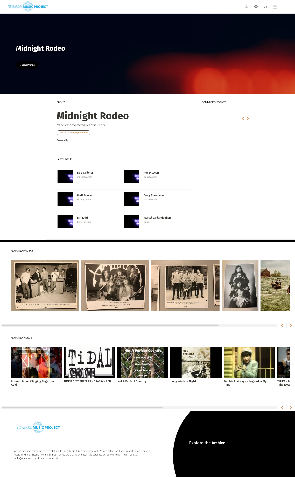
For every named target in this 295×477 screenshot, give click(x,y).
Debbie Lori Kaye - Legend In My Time (245, 382)
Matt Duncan (85, 195)
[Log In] (245, 6)
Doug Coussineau (154, 195)
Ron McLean (151, 172)
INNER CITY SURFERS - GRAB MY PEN (87, 381)
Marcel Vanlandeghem (158, 217)
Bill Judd (82, 217)
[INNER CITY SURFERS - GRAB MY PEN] (89, 362)
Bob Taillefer (85, 172)
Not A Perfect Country (131, 381)
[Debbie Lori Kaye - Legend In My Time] (249, 362)
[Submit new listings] (254, 6)
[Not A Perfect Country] (142, 362)
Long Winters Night (183, 381)
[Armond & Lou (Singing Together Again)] (36, 362)
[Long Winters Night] (196, 362)
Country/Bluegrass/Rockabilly (73, 132)
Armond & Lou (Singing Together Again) (32, 382)
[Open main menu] (273, 7)
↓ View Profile (27, 65)
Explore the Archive (207, 443)
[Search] (264, 6)
